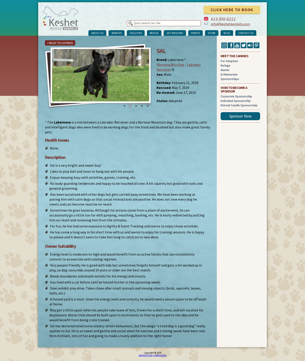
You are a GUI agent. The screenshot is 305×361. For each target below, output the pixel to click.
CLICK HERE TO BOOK (232, 9)
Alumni (225, 70)
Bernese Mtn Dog (171, 64)
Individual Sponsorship (236, 101)
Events (195, 33)
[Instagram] (224, 47)
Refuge (225, 65)
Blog (227, 33)
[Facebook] (231, 47)
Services (116, 33)
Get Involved (175, 33)
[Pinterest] (256, 47)
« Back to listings (60, 43)
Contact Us (245, 33)
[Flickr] (250, 47)
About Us (97, 33)
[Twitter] (244, 47)
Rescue (154, 33)
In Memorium (229, 74)
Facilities (136, 33)
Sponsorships (230, 79)
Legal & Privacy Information (152, 355)
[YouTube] (237, 47)
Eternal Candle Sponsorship (239, 105)
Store (211, 33)
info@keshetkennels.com (230, 24)
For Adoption (229, 61)
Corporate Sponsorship (236, 96)
